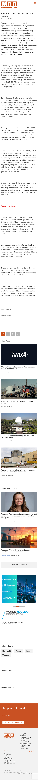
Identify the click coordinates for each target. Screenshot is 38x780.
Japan (28, 651)
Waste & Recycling (25, 743)
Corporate (23, 740)
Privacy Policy (22, 773)
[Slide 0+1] (14, 606)
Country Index (24, 748)
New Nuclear (23, 735)
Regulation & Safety (25, 737)
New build (6, 651)
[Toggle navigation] (34, 3)
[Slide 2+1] (20, 606)
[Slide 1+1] (17, 606)
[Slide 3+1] (23, 606)
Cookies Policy (30, 773)
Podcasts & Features (5, 521)
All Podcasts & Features (18, 565)
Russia (18, 651)
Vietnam (5, 655)
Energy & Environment (26, 734)
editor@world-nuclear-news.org (10, 761)
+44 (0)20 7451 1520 (9, 763)
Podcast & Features (25, 745)
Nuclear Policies (24, 739)
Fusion (22, 747)
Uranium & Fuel (24, 742)
